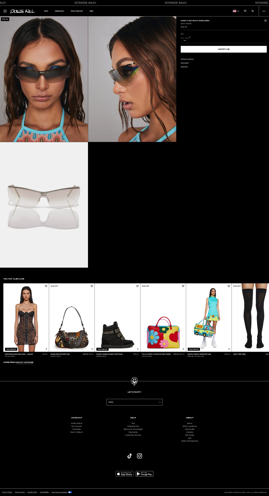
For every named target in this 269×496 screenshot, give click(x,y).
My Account (76, 426)
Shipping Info (133, 426)
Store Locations (190, 426)
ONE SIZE (185, 38)
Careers (189, 432)
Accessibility (44, 492)
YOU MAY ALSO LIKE (13, 279)
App (189, 438)
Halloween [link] (59, 11)
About (189, 423)
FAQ (133, 423)
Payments (133, 432)
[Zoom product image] (44, 79)
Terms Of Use (20, 492)
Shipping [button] (184, 66)
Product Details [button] (187, 59)
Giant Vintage (186, 23)
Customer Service (133, 435)
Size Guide (189, 429)
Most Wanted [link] (77, 11)
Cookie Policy (32, 492)
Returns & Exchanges (133, 429)
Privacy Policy (7, 492)
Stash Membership (189, 441)
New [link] (46, 11)
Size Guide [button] (185, 63)
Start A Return (76, 432)
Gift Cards (189, 435)
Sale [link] (91, 11)
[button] (84, 2)
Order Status (76, 423)
